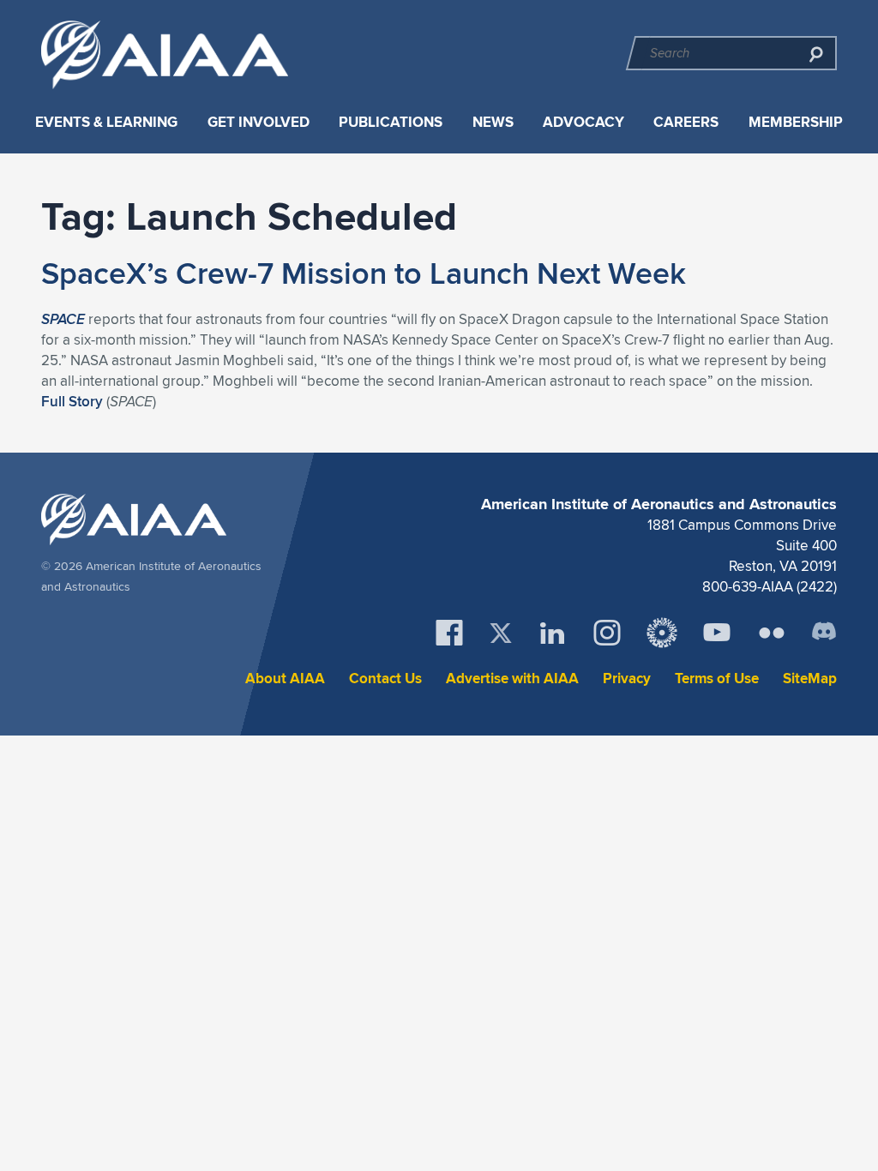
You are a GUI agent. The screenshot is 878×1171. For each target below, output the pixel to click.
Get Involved (258, 122)
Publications (390, 122)
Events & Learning (106, 122)
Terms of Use (717, 678)
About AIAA (285, 678)
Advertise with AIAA (512, 678)
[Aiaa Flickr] (771, 632)
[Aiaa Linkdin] (552, 632)
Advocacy (583, 122)
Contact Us (385, 678)
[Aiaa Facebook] (449, 632)
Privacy (627, 678)
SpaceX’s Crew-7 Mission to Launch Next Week (363, 272)
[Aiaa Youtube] (717, 632)
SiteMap (810, 678)
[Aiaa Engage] (662, 632)
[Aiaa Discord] (824, 632)
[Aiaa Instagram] (607, 632)
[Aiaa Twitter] (500, 633)
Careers (686, 122)
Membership (796, 122)
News (493, 122)
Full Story (72, 401)
